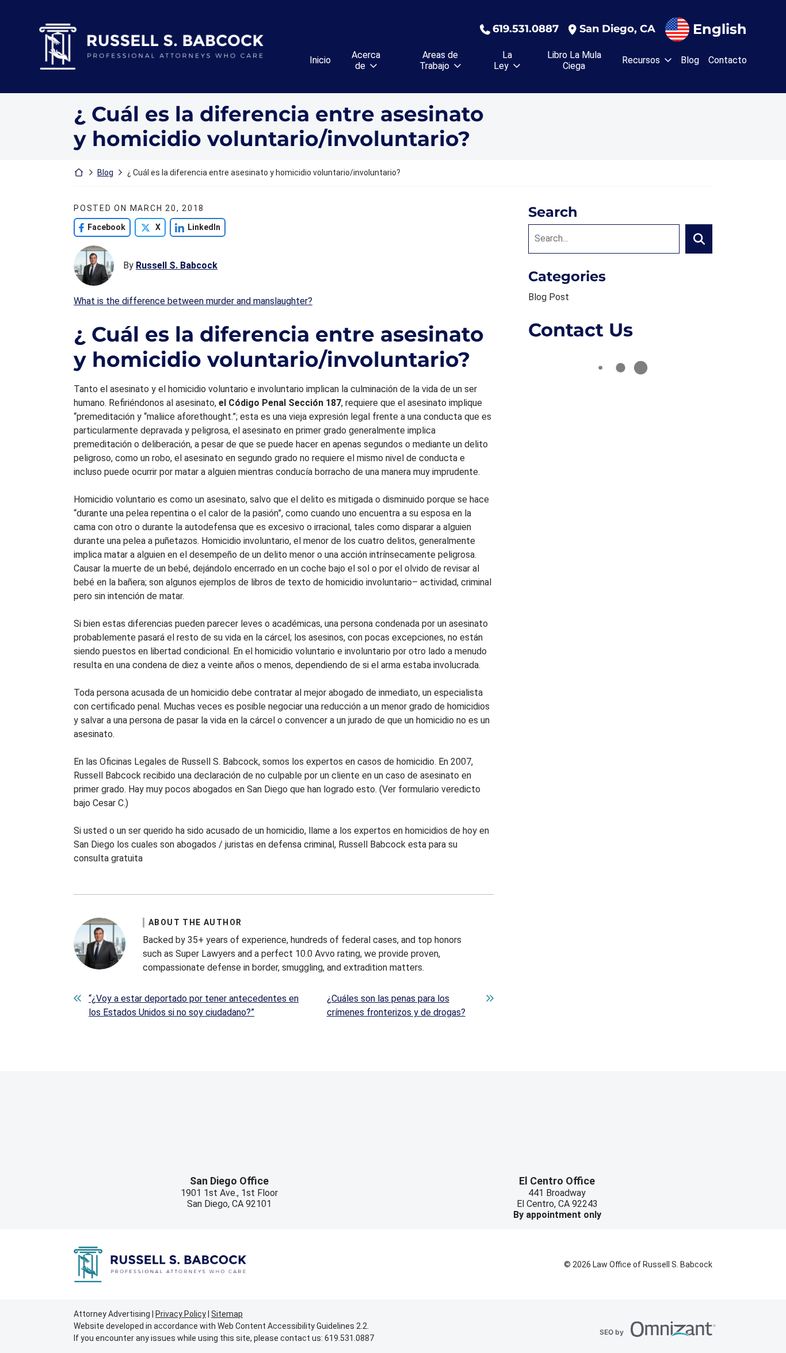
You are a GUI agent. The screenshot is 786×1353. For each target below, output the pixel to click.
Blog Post (548, 297)
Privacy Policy (180, 1313)
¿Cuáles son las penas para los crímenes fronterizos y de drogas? (396, 1005)
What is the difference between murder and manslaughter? (193, 301)
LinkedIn (195, 227)
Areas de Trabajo (438, 60)
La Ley (503, 60)
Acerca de (366, 60)
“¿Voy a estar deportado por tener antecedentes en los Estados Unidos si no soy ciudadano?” (194, 1005)
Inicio (320, 60)
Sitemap (227, 1313)
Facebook (99, 227)
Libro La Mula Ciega (574, 60)
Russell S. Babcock (177, 265)
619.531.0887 (526, 29)
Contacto (727, 60)
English (720, 29)
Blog (690, 60)
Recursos (641, 60)
